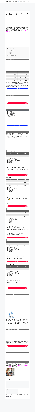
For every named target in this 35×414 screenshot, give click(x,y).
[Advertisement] (17, 7)
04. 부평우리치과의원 (10, 53)
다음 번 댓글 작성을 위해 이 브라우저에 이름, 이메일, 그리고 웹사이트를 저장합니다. (17, 394)
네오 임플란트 (10, 314)
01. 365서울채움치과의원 (10, 51)
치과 (18, 1)
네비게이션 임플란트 (11, 317)
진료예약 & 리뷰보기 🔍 (17, 237)
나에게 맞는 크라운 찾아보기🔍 (17, 125)
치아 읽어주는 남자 (9, 1)
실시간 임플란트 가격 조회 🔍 (17, 88)
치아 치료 (21, 1)
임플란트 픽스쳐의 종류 (10, 54)
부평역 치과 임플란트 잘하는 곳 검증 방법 (12, 55)
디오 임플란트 (10, 315)
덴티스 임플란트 (11, 313)
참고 (8, 56)
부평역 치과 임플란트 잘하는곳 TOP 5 (11, 50)
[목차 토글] (27, 47)
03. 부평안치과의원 (10, 52)
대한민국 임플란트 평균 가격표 (10, 48)
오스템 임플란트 (11, 311)
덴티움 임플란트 (11, 312)
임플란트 (16, 1)
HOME (13, 1)
